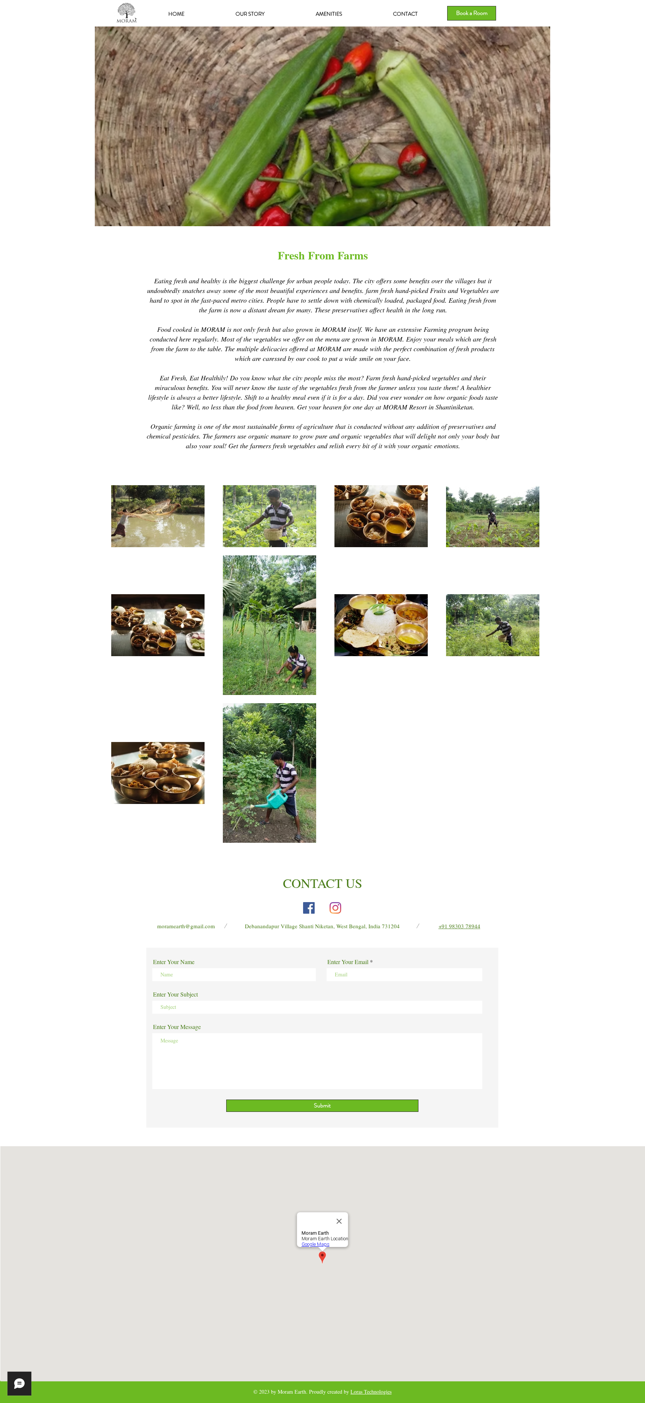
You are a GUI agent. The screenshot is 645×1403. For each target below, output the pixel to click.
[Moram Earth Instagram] (335, 908)
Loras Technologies (371, 1391)
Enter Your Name (173, 962)
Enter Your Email (347, 962)
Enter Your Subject (175, 994)
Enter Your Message (177, 1027)
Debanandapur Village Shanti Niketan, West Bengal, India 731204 (322, 926)
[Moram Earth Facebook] (309, 908)
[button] (322, 126)
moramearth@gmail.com (186, 926)
